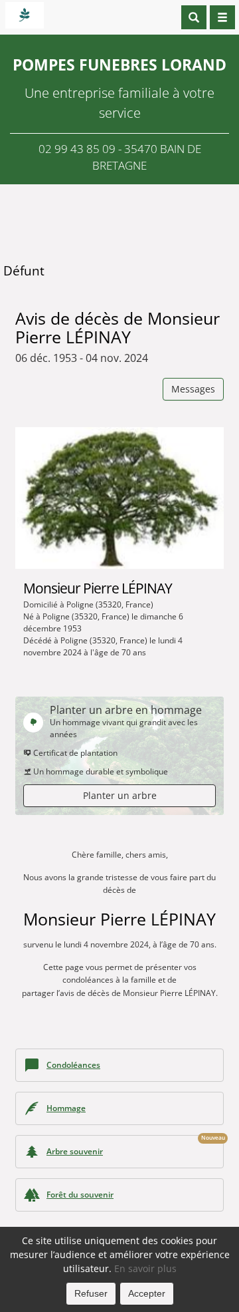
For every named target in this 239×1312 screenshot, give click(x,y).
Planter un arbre (120, 795)
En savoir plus (145, 1268)
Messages (193, 389)
